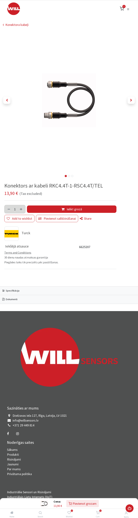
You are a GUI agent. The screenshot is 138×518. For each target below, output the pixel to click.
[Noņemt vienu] (8, 209)
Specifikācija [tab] (12, 290)
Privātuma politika (19, 474)
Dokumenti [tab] (11, 299)
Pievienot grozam (84, 503)
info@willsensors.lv (25, 420)
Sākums (12, 450)
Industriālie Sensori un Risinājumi (29, 492)
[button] (7, 100)
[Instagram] (17, 434)
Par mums (14, 469)
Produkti (13, 454)
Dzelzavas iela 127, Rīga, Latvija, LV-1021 (40, 415)
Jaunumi (13, 464)
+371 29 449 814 (23, 425)
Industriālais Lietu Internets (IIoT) (29, 497)
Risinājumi (14, 459)
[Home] (11, 513)
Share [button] (87, 218)
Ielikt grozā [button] (74, 209)
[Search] (40, 513)
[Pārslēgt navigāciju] (128, 8)
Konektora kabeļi (17, 25)
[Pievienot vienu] (21, 209)
